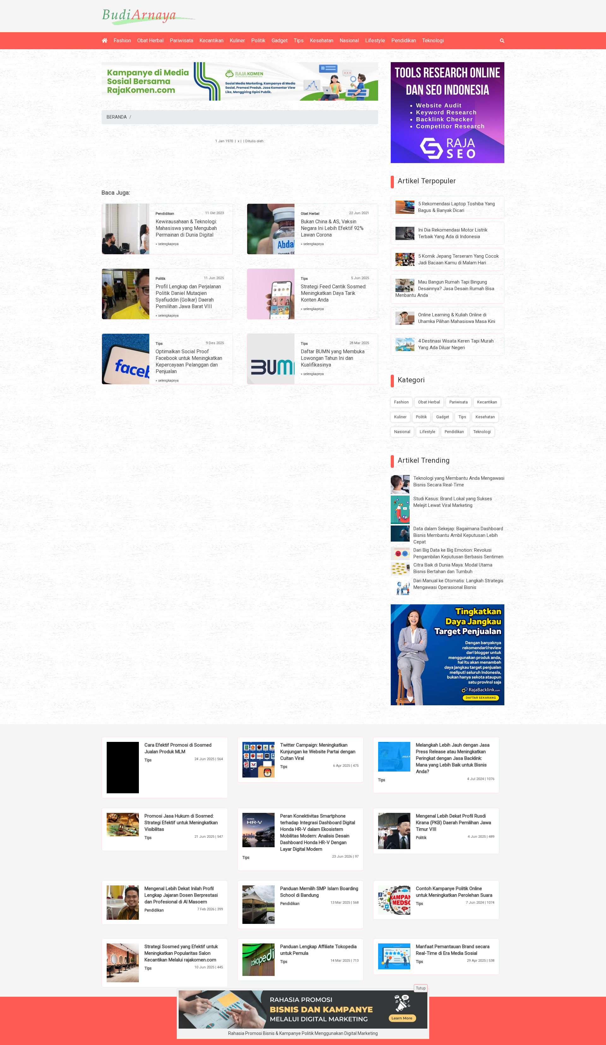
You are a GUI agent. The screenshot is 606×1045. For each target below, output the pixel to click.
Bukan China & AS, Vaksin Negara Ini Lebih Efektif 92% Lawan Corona (332, 228)
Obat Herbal (150, 41)
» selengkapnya (167, 244)
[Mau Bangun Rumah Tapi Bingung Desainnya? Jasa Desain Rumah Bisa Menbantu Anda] (409, 285)
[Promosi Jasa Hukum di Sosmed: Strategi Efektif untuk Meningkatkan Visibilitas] (132, 824)
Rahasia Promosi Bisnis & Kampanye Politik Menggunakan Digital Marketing (303, 1033)
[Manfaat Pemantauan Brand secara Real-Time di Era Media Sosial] (404, 956)
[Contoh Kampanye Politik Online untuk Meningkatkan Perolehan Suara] (404, 899)
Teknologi (433, 41)
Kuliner (237, 41)
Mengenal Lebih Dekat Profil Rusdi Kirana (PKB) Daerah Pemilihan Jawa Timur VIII (453, 822)
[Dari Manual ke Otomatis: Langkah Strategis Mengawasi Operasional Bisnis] (405, 586)
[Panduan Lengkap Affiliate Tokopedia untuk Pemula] (268, 959)
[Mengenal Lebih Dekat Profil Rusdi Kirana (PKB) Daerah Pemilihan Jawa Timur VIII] (404, 830)
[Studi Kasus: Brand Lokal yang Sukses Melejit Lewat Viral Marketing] (405, 509)
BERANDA (117, 117)
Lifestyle (375, 41)
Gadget (280, 41)
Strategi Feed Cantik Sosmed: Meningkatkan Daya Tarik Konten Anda (333, 293)
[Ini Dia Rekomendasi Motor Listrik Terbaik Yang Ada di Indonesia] (409, 232)
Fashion (122, 41)
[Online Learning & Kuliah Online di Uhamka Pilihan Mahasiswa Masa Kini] (409, 317)
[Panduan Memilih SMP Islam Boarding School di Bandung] (268, 904)
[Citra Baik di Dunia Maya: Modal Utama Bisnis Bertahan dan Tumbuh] (405, 568)
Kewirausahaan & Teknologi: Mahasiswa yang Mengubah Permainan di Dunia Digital (186, 228)
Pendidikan (403, 41)
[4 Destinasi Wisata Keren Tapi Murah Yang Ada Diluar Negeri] (409, 344)
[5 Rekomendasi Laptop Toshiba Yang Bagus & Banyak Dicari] (409, 206)
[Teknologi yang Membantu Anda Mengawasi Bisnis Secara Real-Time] (405, 484)
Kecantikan (211, 41)
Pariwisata (181, 41)
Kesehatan (321, 41)
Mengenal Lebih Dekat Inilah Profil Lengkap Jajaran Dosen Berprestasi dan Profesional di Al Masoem (181, 895)
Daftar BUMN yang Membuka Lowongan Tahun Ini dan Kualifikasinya (333, 358)
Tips (299, 41)
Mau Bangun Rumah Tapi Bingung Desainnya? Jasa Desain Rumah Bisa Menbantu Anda (444, 288)
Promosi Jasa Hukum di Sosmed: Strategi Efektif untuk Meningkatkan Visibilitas (181, 822)
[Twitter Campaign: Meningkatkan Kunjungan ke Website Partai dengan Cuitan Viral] (268, 759)
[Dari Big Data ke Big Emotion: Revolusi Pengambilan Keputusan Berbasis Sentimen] (405, 553)
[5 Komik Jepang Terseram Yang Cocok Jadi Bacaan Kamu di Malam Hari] (409, 258)
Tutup (420, 988)
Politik (258, 41)
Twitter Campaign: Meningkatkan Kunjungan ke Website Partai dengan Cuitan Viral (317, 751)
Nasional (349, 41)
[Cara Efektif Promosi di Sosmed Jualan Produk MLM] (132, 767)
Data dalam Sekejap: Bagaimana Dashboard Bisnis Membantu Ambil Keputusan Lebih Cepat (458, 535)
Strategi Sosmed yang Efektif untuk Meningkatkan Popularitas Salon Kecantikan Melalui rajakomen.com (181, 953)
